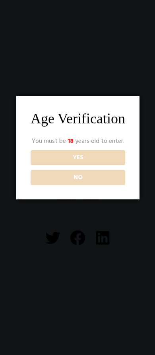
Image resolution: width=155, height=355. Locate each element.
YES (78, 157)
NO (78, 177)
